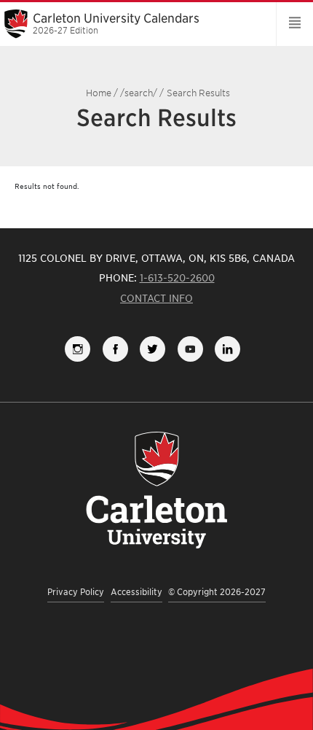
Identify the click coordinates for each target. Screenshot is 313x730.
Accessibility (136, 591)
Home (98, 93)
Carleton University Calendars (116, 23)
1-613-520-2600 (177, 278)
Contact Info (156, 298)
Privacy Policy (75, 591)
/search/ (138, 93)
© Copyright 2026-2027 (217, 591)
